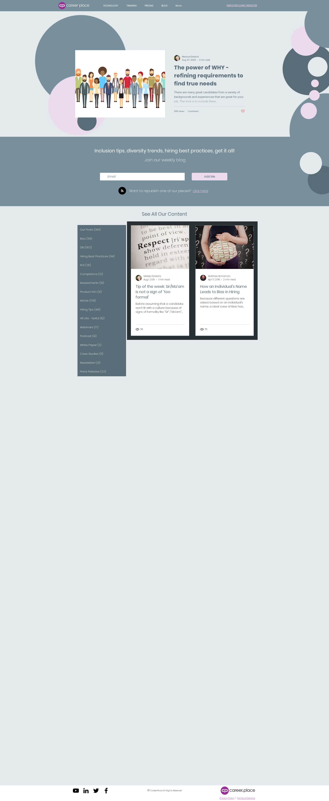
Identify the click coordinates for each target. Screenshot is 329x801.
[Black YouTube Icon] (76, 790)
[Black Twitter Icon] (96, 790)
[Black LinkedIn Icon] (86, 790)
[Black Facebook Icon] (106, 790)
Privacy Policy (227, 798)
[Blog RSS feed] (122, 191)
